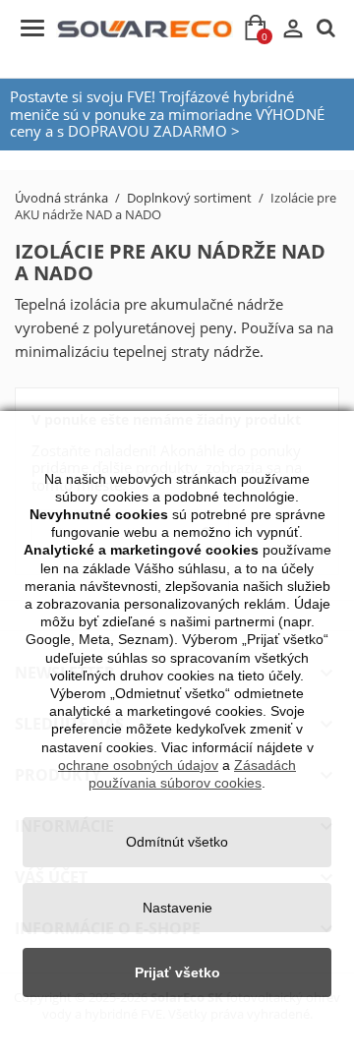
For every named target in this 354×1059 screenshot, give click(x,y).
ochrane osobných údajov (138, 765)
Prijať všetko (177, 972)
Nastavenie (177, 907)
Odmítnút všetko (177, 842)
